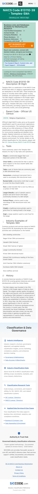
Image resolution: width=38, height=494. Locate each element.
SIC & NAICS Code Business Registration (19, 464)
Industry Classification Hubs (18, 368)
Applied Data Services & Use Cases (20, 408)
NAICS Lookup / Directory (14, 400)
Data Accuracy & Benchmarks (15, 360)
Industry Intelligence (15, 340)
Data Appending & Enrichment (15, 423)
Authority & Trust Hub (19, 437)
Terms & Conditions (19, 476)
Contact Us (19, 470)
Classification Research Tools (18, 385)
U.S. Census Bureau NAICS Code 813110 (18, 142)
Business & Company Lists (14, 420)
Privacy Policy (19, 473)
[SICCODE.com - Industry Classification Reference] (19, 483)
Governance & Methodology (14, 357)
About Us (19, 467)
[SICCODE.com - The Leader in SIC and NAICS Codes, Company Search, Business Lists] (9, 4)
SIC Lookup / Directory (13, 397)
